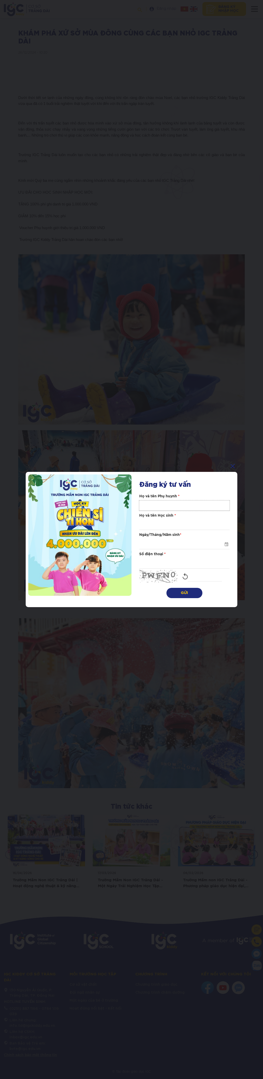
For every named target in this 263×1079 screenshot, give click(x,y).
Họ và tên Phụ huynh (159, 496)
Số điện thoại (152, 554)
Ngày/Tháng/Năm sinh (160, 535)
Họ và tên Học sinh (157, 515)
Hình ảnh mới (185, 576)
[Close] (232, 466)
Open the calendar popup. (226, 544)
